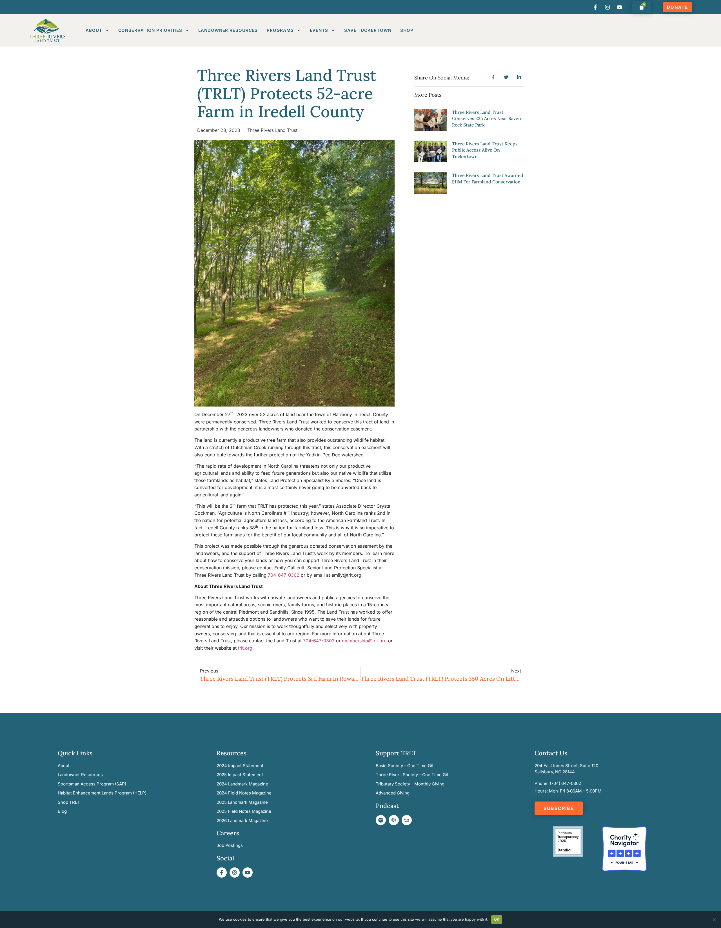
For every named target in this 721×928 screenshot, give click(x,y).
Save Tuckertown (367, 30)
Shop (406, 30)
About (94, 30)
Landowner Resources (228, 30)
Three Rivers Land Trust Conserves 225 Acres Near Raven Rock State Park (486, 118)
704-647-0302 (283, 575)
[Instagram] (607, 7)
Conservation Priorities (150, 30)
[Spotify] (381, 820)
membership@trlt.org (364, 640)
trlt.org (245, 648)
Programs (280, 30)
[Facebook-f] (595, 7)
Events (319, 30)
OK (497, 919)
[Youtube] (619, 7)
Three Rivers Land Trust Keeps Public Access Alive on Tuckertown (485, 150)
